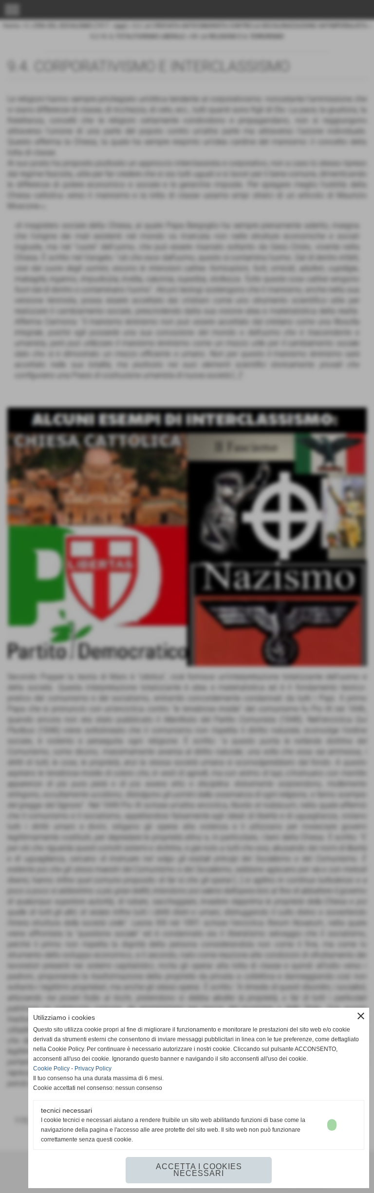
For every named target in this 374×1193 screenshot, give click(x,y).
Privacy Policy (93, 1068)
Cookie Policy (51, 1068)
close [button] (361, 1016)
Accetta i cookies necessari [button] (199, 1169)
